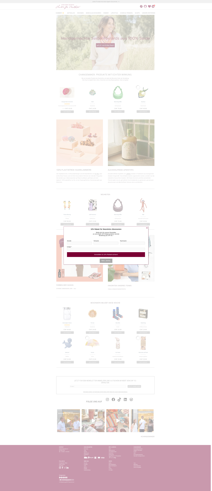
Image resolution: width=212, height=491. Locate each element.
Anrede (69, 241)
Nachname (123, 241)
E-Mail (69, 247)
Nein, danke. (106, 261)
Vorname (96, 241)
